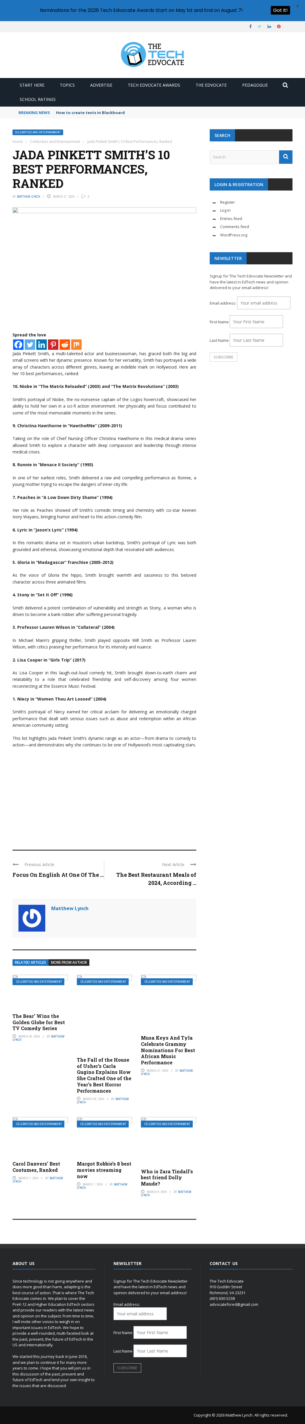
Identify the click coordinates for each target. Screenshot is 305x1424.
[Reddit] (65, 344)
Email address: (223, 303)
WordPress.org (233, 235)
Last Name (219, 340)
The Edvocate (211, 85)
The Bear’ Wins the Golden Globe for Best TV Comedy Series (39, 1022)
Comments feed (234, 226)
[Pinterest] (53, 344)
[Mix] (76, 344)
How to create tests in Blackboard (90, 112)
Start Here (32, 85)
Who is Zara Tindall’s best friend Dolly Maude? (167, 1177)
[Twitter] (30, 344)
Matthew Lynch (28, 196)
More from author (69, 962)
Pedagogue (255, 85)
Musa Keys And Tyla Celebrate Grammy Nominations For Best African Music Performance (168, 1050)
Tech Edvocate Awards (154, 85)
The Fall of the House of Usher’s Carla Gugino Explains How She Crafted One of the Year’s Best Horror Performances (104, 1075)
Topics (67, 85)
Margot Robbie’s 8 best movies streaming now (104, 1170)
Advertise (101, 85)
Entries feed (231, 218)
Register (227, 202)
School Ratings (38, 99)
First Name (219, 322)
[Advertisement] (104, 796)
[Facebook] (18, 344)
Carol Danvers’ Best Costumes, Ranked (36, 1167)
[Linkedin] (41, 344)
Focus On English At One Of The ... (58, 874)
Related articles (30, 962)
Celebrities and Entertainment (38, 132)
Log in (225, 210)
